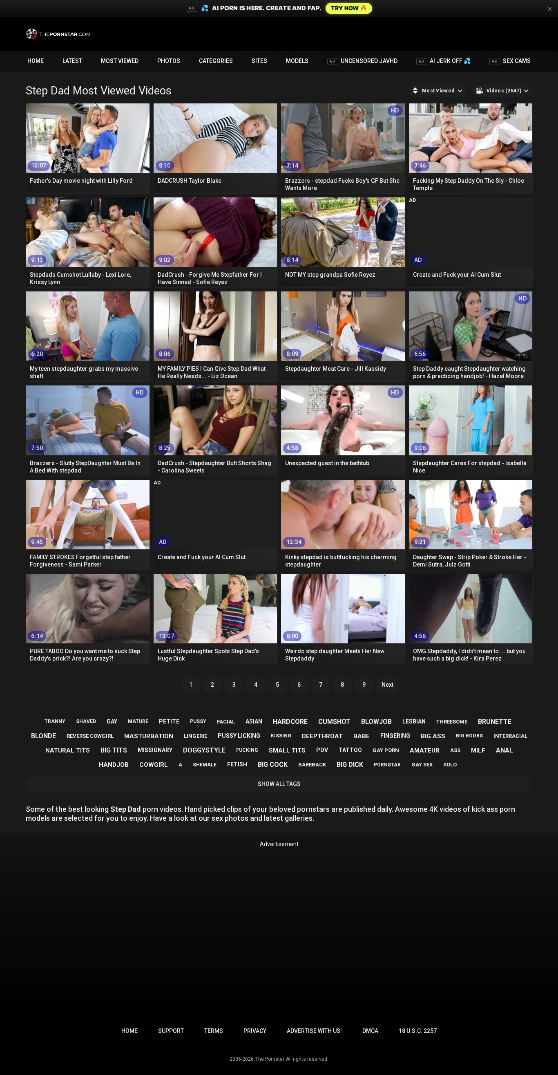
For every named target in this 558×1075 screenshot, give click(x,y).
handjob (114, 764)
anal (504, 750)
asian (254, 721)
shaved (86, 721)
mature (138, 721)
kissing (281, 736)
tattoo (350, 750)
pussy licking (239, 735)
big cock (273, 764)
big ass (433, 736)
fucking (247, 750)
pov (322, 750)
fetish (237, 764)
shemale (205, 765)
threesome (451, 722)
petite (169, 721)
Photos (168, 61)
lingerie (195, 736)
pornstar (387, 765)
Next (387, 684)
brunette (494, 722)
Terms (213, 1031)
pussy (198, 721)
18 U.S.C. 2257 (418, 1031)
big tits (113, 750)
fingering (395, 735)
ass (455, 750)
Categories (216, 61)
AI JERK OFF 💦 (445, 61)
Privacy (254, 1031)
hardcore (290, 722)
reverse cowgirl (90, 736)
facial (226, 722)
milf (478, 750)
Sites (259, 61)
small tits (287, 750)
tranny (55, 721)
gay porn (386, 750)
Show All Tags (279, 784)
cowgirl (153, 764)
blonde (43, 736)
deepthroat (322, 736)
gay (112, 721)
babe (361, 736)
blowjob (376, 722)
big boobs (469, 736)
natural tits (67, 750)
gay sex (422, 764)
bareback (312, 764)
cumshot (334, 722)
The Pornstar (269, 1059)
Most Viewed (119, 61)
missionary (155, 750)
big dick (350, 764)
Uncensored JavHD (363, 61)
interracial (510, 736)
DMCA (370, 1031)
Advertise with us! (314, 1031)
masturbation (148, 736)
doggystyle (204, 750)
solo (450, 764)
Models (297, 61)
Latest (72, 61)
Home (35, 61)
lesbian (414, 721)
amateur (425, 750)
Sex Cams (511, 61)
